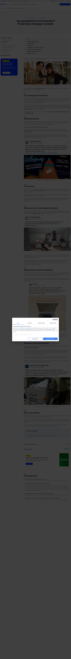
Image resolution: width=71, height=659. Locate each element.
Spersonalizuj (34, 338)
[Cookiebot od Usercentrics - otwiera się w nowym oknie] (53, 319)
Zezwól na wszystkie (50, 338)
